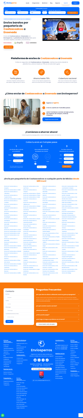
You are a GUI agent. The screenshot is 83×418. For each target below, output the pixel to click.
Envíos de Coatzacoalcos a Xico (69, 269)
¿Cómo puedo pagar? (42, 315)
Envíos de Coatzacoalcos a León (12, 233)
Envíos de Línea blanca (22, 388)
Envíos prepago (59, 378)
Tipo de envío (33, 10)
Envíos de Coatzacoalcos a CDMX (12, 189)
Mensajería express (60, 367)
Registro (76, 3)
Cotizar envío (73, 12)
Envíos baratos (59, 356)
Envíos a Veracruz (75, 363)
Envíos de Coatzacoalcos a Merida (12, 245)
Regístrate (6, 344)
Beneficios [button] (44, 3)
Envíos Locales (58, 376)
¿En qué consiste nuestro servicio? (46, 306)
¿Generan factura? (42, 310)
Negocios (57, 3)
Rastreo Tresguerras (8, 374)
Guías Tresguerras (75, 375)
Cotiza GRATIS (8, 47)
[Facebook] (43, 360)
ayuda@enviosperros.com (61, 345)
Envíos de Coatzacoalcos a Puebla (12, 264)
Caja (35, 161)
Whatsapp (8, 307)
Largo (60, 158)
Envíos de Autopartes (22, 393)
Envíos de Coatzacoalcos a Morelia (12, 251)
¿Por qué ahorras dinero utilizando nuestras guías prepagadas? (56, 294)
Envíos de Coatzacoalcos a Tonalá (70, 245)
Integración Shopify (8, 357)
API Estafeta (19, 350)
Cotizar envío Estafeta (22, 360)
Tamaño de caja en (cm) (54, 10)
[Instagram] (39, 360)
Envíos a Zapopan (75, 357)
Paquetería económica (61, 369)
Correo (7, 300)
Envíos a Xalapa (74, 364)
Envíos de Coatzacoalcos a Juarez (12, 229)
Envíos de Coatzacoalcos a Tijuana (31, 193)
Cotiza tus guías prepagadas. (43, 301)
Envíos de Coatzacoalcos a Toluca (31, 195)
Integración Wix (7, 363)
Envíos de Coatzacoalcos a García (31, 218)
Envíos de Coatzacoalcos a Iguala (31, 253)
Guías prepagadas (60, 365)
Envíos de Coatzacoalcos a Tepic (70, 233)
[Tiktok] (47, 360)
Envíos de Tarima (21, 390)
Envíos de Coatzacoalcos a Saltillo (12, 273)
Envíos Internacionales (60, 371)
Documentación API (21, 347)
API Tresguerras (20, 352)
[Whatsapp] (2, 415)
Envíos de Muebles (21, 386)
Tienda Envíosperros (8, 348)
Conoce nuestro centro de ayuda (47, 324)
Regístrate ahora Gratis (51, 119)
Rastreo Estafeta (8, 372)
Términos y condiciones (36, 364)
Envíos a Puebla (74, 348)
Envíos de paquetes (60, 358)
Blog (51, 3)
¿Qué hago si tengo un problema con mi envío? (50, 319)
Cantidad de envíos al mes (12, 313)
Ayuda (27, 3)
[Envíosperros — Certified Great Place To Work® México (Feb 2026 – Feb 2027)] (41, 375)
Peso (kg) (44, 10)
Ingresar (66, 3)
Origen (6, 10)
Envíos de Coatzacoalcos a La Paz (12, 231)
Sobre (47, 161)
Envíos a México (74, 344)
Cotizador (6, 346)
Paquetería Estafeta (8, 381)
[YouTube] (35, 360)
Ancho (60, 162)
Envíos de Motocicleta (22, 391)
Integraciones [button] (35, 3)
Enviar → (9, 321)
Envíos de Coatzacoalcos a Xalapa (31, 206)
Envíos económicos (60, 360)
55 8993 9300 (64, 347)
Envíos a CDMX (74, 346)
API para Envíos (20, 348)
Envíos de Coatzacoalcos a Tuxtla (31, 197)
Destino (19, 10)
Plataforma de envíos (9, 350)
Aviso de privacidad (48, 364)
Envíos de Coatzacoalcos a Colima (12, 199)
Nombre (7, 294)
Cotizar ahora (66, 166)
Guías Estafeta (74, 374)
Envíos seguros (59, 364)
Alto (61, 155)
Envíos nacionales (59, 362)
